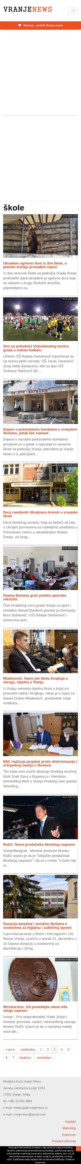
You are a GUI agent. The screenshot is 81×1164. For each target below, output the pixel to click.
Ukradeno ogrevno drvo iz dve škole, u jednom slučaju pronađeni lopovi (35, 265)
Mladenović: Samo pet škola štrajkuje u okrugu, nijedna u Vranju (35, 680)
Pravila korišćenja (64, 1141)
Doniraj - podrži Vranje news (42, 25)
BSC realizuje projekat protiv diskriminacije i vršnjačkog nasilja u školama (40, 763)
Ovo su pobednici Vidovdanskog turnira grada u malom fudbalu (36, 348)
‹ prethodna (27, 1049)
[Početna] (27, 9)
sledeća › (25, 1057)
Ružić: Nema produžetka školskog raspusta (39, 844)
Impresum (69, 1134)
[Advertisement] (40, 72)
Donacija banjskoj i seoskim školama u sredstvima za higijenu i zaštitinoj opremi (37, 925)
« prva (10, 1049)
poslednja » (44, 1057)
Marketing (69, 1128)
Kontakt (70, 1121)
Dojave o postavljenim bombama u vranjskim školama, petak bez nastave (40, 431)
